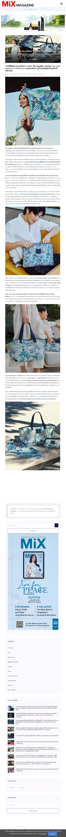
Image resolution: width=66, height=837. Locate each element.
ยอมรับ (52, 834)
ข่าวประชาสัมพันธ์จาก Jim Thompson (16, 74)
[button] (61, 3)
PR (36, 9)
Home (31, 9)
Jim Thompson (22, 787)
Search (33, 531)
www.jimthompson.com (12, 399)
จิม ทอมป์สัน (12, 787)
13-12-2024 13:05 (40, 74)
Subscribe (33, 811)
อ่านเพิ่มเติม (43, 834)
